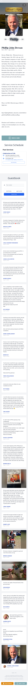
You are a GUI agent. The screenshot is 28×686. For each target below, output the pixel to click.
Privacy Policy (10, 676)
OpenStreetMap (15, 678)
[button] (14, 478)
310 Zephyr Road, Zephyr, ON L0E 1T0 (14, 159)
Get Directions (13, 162)
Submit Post (14, 194)
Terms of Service (18, 676)
